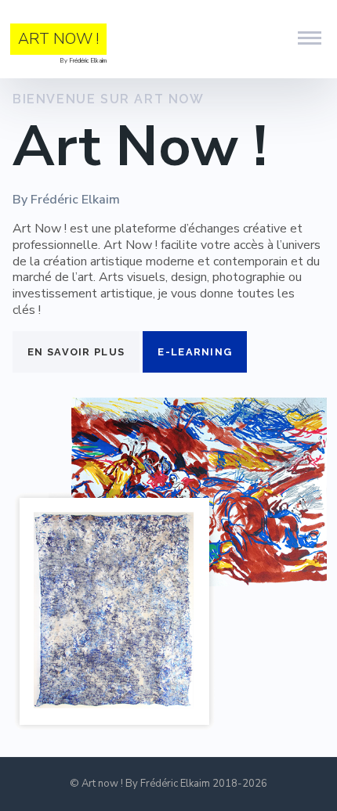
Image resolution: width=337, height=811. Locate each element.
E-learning (195, 352)
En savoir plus (76, 352)
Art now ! (58, 38)
